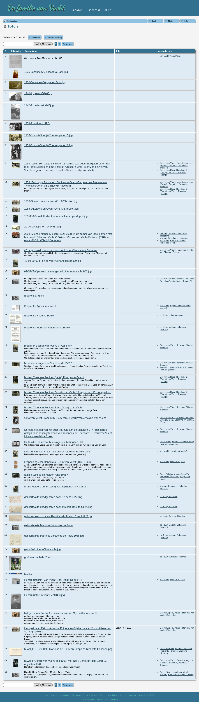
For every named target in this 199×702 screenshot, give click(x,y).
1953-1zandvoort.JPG (37, 123)
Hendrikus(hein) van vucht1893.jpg (44, 595)
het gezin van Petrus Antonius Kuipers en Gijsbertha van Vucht (60, 613)
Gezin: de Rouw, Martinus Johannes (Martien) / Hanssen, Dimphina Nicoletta (176, 650)
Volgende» (67, 44)
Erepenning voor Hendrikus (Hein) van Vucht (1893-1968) (57, 461)
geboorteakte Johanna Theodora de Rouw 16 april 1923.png (58, 516)
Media (108, 9)
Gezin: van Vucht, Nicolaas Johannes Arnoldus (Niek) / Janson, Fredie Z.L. (177, 280)
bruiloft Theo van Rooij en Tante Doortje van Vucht (53, 407)
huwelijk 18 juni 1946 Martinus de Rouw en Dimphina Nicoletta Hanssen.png (68, 649)
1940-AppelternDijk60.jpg (38, 93)
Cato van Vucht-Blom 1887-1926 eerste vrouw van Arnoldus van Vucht (65, 417)
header (28, 574)
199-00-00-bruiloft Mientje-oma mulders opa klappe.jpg (56, 216)
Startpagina (12, 21)
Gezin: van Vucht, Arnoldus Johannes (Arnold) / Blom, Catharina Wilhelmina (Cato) (177, 419)
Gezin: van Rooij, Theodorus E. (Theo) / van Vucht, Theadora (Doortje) (174, 172)
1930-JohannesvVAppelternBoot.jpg (44, 82)
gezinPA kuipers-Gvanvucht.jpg (42, 549)
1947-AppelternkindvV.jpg (39, 105)
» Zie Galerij (35, 37)
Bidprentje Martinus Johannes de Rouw (47, 327)
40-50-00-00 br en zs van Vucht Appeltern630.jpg (52, 260)
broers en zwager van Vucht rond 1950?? (48, 363)
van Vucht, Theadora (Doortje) (173, 451)
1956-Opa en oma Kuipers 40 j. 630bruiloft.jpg (50, 201)
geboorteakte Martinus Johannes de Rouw (48, 525)
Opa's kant (77, 9)
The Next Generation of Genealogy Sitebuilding (91, 695)
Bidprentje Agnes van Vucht (40, 306)
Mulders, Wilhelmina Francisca (173, 238)
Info (186, 21)
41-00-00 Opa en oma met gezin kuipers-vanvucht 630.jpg (58, 271)
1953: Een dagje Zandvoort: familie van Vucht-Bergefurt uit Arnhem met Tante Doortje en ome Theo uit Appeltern (65, 184)
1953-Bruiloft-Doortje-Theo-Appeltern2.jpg (48, 145)
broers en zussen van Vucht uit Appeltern (48, 345)
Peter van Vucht (111, 699)
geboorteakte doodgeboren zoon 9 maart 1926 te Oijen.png (58, 506)
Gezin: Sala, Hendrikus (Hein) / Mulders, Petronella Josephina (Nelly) (176, 673)
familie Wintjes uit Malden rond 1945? (46, 474)
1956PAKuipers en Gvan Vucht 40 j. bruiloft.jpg (51, 208)
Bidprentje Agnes (34, 295)
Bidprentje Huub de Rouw (39, 315)
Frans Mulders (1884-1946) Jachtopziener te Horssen (55, 486)
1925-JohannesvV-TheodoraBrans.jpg (46, 71)
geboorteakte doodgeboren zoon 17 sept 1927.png (53, 496)
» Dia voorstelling (53, 37)
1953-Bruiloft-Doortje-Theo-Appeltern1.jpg (48, 135)
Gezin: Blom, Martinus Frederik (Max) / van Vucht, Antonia (177, 442)
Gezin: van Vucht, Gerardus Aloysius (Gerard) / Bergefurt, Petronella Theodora (176, 165)
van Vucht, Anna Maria (170, 56)
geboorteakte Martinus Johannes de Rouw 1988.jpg (54, 535)
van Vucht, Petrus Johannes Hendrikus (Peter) (172, 241)
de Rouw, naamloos (168, 496)
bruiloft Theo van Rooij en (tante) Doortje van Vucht (54, 377)
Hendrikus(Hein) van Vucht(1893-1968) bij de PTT (53, 579)
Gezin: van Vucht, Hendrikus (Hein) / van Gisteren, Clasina (176, 251)
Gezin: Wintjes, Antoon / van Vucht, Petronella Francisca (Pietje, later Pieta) (176, 476)
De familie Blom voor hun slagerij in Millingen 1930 (53, 442)
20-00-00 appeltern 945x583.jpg (42, 226)
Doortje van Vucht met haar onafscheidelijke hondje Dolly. (57, 451)
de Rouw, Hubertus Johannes (173, 315)
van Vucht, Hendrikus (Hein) (172, 461)
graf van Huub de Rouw (37, 557)
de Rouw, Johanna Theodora (172, 516)
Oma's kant (94, 9)
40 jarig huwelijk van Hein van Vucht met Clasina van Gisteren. (60, 250)
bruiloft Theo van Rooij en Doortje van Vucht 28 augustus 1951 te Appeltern (67, 392)
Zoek (154, 21)
